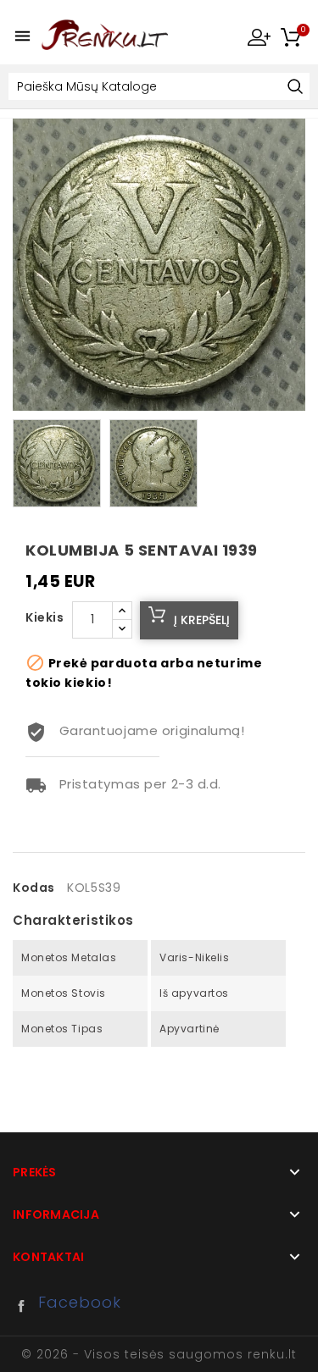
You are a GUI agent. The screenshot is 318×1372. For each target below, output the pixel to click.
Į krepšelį (202, 619)
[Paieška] (295, 87)
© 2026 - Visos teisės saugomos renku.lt (158, 1354)
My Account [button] (258, 36)
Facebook (25, 1306)
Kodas (34, 887)
